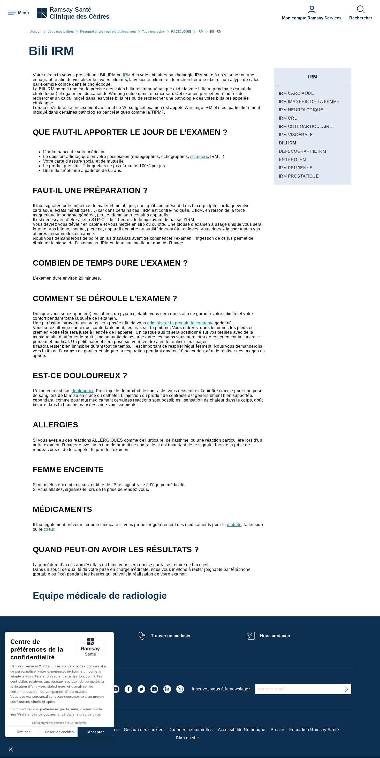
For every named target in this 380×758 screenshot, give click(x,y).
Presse (277, 729)
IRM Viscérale (296, 135)
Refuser (23, 732)
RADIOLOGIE (181, 31)
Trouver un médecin (170, 635)
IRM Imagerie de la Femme (309, 101)
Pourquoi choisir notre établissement (108, 31)
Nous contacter (275, 635)
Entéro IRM (292, 159)
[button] (11, 749)
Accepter (96, 732)
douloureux (83, 391)
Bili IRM (287, 143)
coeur (49, 529)
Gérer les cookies (59, 732)
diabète (234, 524)
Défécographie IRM (302, 151)
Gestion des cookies (143, 729)
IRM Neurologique (301, 110)
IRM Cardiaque (296, 93)
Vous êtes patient (61, 31)
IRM (200, 31)
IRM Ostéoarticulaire (305, 126)
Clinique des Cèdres (79, 16)
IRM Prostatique (299, 176)
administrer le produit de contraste (180, 323)
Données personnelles (191, 729)
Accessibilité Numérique (241, 729)
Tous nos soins (153, 31)
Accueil (35, 31)
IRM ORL (288, 118)
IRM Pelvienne (296, 168)
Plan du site (187, 738)
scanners (199, 156)
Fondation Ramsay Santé (314, 729)
